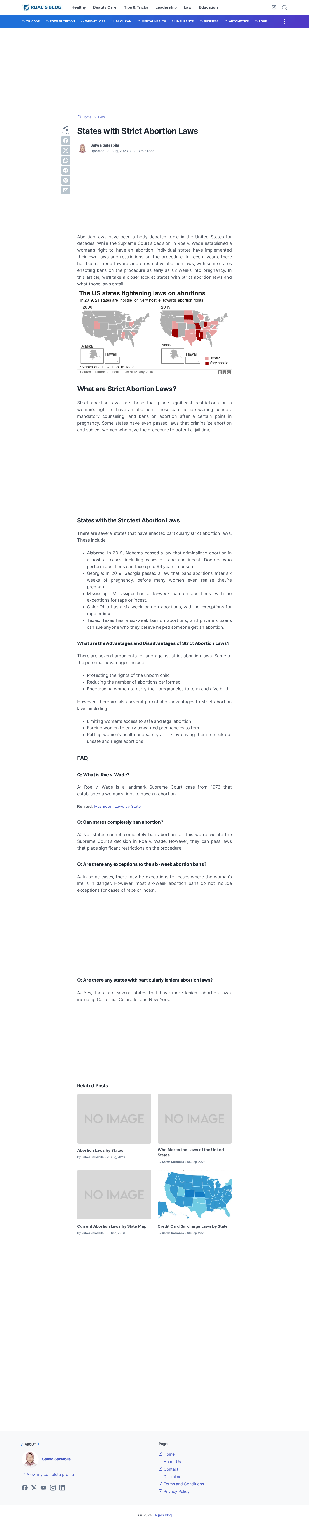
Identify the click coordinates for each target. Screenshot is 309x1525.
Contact (170, 1469)
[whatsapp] (65, 160)
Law (188, 7)
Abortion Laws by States (100, 1150)
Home (168, 1454)
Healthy (78, 7)
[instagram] (53, 1488)
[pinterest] (65, 180)
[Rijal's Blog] (42, 7)
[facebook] (65, 140)
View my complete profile (50, 1474)
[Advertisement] (154, 71)
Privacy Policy (176, 1491)
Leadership (166, 7)
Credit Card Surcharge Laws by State (193, 1226)
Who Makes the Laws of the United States (191, 1152)
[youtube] (43, 1488)
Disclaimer (172, 1476)
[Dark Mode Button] (274, 7)
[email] (65, 190)
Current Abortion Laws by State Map (111, 1226)
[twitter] (65, 150)
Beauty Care (105, 7)
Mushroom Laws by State (117, 806)
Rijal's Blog (163, 1515)
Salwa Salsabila (56, 1459)
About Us (171, 1461)
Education (208, 7)
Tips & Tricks (136, 7)
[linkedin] (62, 1488)
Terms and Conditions (183, 1483)
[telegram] (65, 170)
